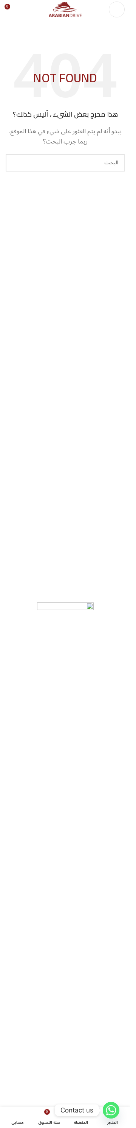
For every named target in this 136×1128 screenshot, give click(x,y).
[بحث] (14, 163)
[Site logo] (65, 9)
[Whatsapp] (111, 1110)
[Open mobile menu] (116, 9)
